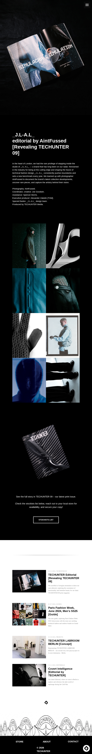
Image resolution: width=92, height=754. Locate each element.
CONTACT (73, 741)
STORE (19, 741)
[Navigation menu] (87, 5)
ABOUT (47, 741)
